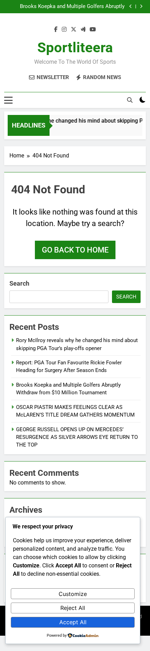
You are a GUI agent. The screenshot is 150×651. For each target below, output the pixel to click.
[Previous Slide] (130, 6)
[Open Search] (130, 100)
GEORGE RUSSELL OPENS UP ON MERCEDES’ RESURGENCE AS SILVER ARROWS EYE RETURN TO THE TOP (77, 437)
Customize (73, 593)
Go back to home (75, 250)
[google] (83, 29)
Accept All (73, 622)
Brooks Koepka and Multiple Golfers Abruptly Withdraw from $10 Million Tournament (72, 6)
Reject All (72, 607)
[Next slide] (141, 6)
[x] (73, 29)
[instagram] (64, 29)
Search (19, 283)
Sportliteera (75, 47)
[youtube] (93, 29)
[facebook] (56, 29)
